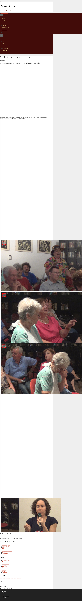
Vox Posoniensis (5, 553)
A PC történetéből (5, 564)
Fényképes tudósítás (7, 538)
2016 (12, 578)
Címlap (3, 18)
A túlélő (3, 552)
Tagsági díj (4, 571)
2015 (15, 578)
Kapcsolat (4, 30)
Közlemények (5, 25)
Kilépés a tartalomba (4, 0)
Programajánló (5, 27)
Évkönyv (3, 567)
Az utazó (4, 543)
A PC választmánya (5, 562)
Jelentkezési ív (4, 572)
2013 (20, 578)
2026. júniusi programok (7, 548)
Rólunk (3, 20)
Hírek (3, 23)
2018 (7, 578)
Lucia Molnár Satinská (18, 538)
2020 (1, 578)
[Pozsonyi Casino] (3, 2)
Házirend (4, 570)
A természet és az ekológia (7, 551)
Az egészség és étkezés (6, 546)
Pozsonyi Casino (7, 6)
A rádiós (3, 547)
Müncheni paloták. (5, 554)
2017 (9, 578)
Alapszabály (4, 561)
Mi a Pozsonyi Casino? (6, 560)
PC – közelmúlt (5, 565)
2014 (18, 578)
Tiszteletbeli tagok (5, 568)
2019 (4, 578)
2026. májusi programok (7, 550)
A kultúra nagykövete (6, 545)
